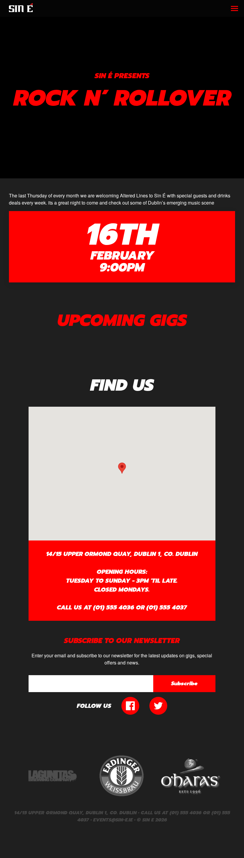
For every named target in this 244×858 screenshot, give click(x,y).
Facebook (130, 706)
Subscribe (184, 683)
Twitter (158, 706)
